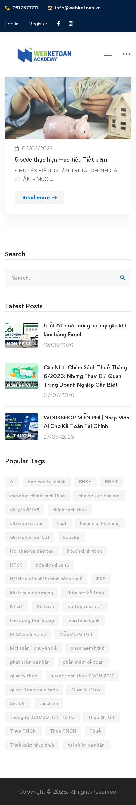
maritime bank (83, 620)
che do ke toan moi (99, 495)
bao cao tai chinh (47, 481)
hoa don (72, 537)
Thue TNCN (23, 731)
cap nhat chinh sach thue (37, 495)
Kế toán (45, 606)
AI (12, 481)
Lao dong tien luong (32, 620)
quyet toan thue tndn (34, 689)
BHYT (111, 481)
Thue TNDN (63, 731)
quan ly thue (23, 675)
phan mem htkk (87, 648)
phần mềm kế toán (83, 662)
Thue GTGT (101, 717)
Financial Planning (100, 523)
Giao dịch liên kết (30, 537)
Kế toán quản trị (85, 606)
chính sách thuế (69, 509)
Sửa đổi (18, 703)
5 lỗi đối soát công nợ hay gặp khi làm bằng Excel (85, 329)
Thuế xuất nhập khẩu (32, 745)
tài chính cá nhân (86, 745)
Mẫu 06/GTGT (76, 634)
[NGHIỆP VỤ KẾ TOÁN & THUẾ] (21, 325)
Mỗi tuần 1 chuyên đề (33, 648)
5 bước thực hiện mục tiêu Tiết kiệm (61, 159)
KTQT (16, 606)
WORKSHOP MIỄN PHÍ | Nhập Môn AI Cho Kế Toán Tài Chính (86, 421)
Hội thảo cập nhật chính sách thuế (46, 578)
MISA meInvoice (28, 634)
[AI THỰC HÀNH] (21, 417)
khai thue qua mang (31, 592)
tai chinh (48, 703)
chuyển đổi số (24, 509)
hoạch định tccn (84, 551)
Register (38, 23)
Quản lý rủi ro (85, 689)
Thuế (95, 731)
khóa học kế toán (85, 592)
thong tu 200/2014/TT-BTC (42, 717)
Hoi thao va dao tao (32, 551)
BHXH (85, 481)
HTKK (16, 565)
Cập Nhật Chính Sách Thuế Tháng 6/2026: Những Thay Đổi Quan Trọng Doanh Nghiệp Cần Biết (85, 376)
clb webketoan (27, 523)
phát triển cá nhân (30, 662)
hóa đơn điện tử (52, 565)
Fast (62, 523)
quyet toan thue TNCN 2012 (83, 675)
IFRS (101, 578)
